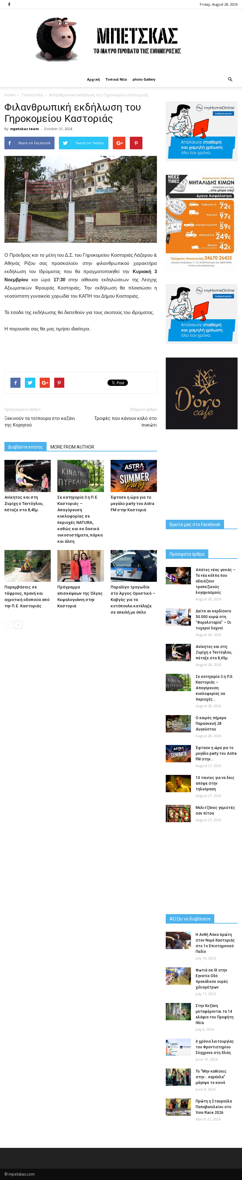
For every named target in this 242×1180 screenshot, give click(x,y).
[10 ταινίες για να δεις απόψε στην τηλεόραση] (178, 783)
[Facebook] (9, 4)
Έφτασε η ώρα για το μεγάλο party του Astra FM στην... (216, 753)
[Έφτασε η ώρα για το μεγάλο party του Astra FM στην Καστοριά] (134, 476)
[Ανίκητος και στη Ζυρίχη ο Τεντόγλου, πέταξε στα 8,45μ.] (27, 476)
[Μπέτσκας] (121, 40)
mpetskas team (24, 128)
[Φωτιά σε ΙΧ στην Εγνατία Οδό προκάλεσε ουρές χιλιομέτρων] (178, 976)
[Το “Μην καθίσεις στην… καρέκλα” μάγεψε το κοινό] (178, 1077)
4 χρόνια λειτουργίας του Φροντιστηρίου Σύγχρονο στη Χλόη (215, 1047)
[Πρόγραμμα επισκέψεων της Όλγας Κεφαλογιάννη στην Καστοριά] (80, 566)
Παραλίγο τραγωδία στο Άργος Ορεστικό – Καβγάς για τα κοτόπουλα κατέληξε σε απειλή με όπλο (133, 600)
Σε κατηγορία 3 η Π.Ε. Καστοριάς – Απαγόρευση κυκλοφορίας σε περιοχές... (214, 688)
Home (9, 95)
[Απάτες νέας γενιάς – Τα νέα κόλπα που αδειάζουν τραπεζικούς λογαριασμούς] (178, 575)
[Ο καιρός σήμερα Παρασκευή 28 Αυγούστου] (178, 723)
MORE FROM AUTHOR (72, 447)
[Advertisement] (80, 350)
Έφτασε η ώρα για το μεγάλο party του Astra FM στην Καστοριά (132, 503)
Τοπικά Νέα (116, 79)
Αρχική (93, 79)
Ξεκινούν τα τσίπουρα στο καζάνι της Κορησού (39, 421)
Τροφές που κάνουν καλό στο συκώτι (125, 421)
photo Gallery (144, 79)
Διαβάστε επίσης (25, 447)
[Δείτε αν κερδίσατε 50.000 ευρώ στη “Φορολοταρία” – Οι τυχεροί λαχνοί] (178, 617)
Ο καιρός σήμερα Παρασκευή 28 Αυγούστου (211, 723)
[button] (230, 79)
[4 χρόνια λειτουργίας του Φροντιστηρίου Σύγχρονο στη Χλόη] (178, 1047)
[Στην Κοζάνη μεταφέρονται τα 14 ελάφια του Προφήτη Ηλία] (178, 1011)
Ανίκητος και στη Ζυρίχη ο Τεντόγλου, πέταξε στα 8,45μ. (23, 503)
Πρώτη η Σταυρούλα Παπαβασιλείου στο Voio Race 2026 (214, 1107)
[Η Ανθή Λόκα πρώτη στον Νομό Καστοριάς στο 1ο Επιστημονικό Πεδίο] (178, 940)
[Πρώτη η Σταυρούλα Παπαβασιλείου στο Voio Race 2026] (178, 1107)
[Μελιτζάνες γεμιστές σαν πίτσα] (178, 813)
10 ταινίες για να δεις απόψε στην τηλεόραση (215, 783)
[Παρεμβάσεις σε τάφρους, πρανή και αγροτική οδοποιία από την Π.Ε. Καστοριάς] (27, 566)
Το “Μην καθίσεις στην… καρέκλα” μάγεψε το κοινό (211, 1077)
